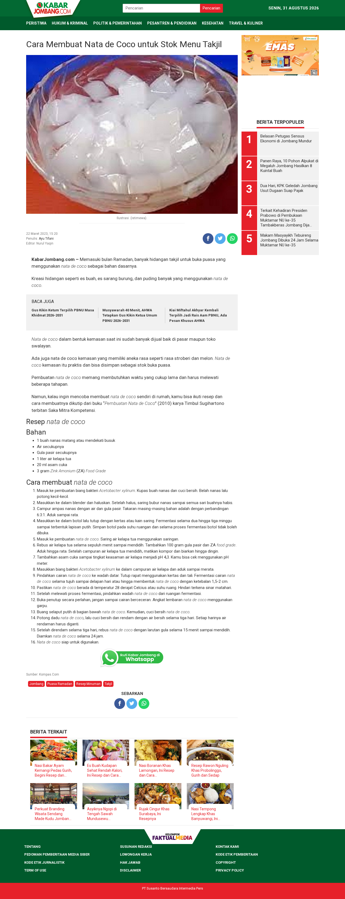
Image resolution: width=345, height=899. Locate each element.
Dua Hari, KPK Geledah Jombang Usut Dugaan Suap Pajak (289, 188)
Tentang (32, 847)
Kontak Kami (227, 847)
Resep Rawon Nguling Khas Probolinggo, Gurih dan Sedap (209, 770)
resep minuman (88, 684)
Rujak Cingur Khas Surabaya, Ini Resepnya (154, 814)
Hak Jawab (130, 862)
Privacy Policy (230, 870)
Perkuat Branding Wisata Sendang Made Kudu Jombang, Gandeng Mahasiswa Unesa (53, 814)
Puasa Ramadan (59, 684)
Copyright (226, 862)
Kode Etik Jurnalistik (44, 862)
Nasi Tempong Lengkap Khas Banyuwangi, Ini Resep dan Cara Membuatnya (204, 814)
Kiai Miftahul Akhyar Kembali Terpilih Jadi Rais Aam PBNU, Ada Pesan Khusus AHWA (198, 315)
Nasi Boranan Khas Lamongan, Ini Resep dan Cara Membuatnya (156, 770)
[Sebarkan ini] (208, 238)
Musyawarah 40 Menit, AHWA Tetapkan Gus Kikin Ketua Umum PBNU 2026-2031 (129, 315)
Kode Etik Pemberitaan (237, 854)
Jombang (36, 684)
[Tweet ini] (220, 238)
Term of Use (35, 870)
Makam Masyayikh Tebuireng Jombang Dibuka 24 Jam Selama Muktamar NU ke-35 (289, 240)
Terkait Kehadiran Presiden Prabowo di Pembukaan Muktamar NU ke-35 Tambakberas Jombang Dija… (286, 218)
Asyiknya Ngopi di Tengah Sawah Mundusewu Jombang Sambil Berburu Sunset (102, 814)
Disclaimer (130, 870)
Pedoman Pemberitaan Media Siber (56, 854)
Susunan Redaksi (136, 847)
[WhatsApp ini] (232, 238)
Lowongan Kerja (136, 854)
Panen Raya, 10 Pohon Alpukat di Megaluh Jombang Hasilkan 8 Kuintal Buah (289, 166)
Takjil (108, 684)
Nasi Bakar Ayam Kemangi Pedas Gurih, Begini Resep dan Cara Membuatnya (53, 770)
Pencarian (211, 8)
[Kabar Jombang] (53, 7)
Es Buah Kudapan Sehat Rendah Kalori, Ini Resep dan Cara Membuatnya (104, 770)
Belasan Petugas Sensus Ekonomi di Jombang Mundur (286, 138)
